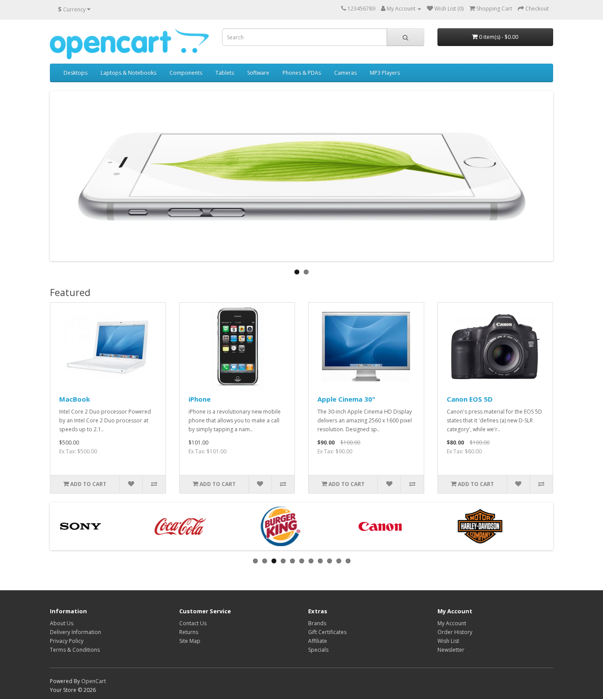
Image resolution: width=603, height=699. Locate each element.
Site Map (189, 641)
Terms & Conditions (75, 649)
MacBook (74, 399)
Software (258, 72)
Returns (188, 632)
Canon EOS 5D (470, 399)
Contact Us (193, 623)
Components (186, 72)
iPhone (199, 399)
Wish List (448, 641)
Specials (318, 649)
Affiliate (317, 641)
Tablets (224, 72)
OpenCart (93, 681)
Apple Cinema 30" (346, 399)
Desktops (75, 72)
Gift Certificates (327, 632)
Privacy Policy (66, 641)
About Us (61, 623)
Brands (317, 623)
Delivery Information (75, 632)
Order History (454, 632)
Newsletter (450, 649)
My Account (451, 623)
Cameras (345, 72)
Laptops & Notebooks (128, 72)
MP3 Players (385, 72)
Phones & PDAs (302, 72)
